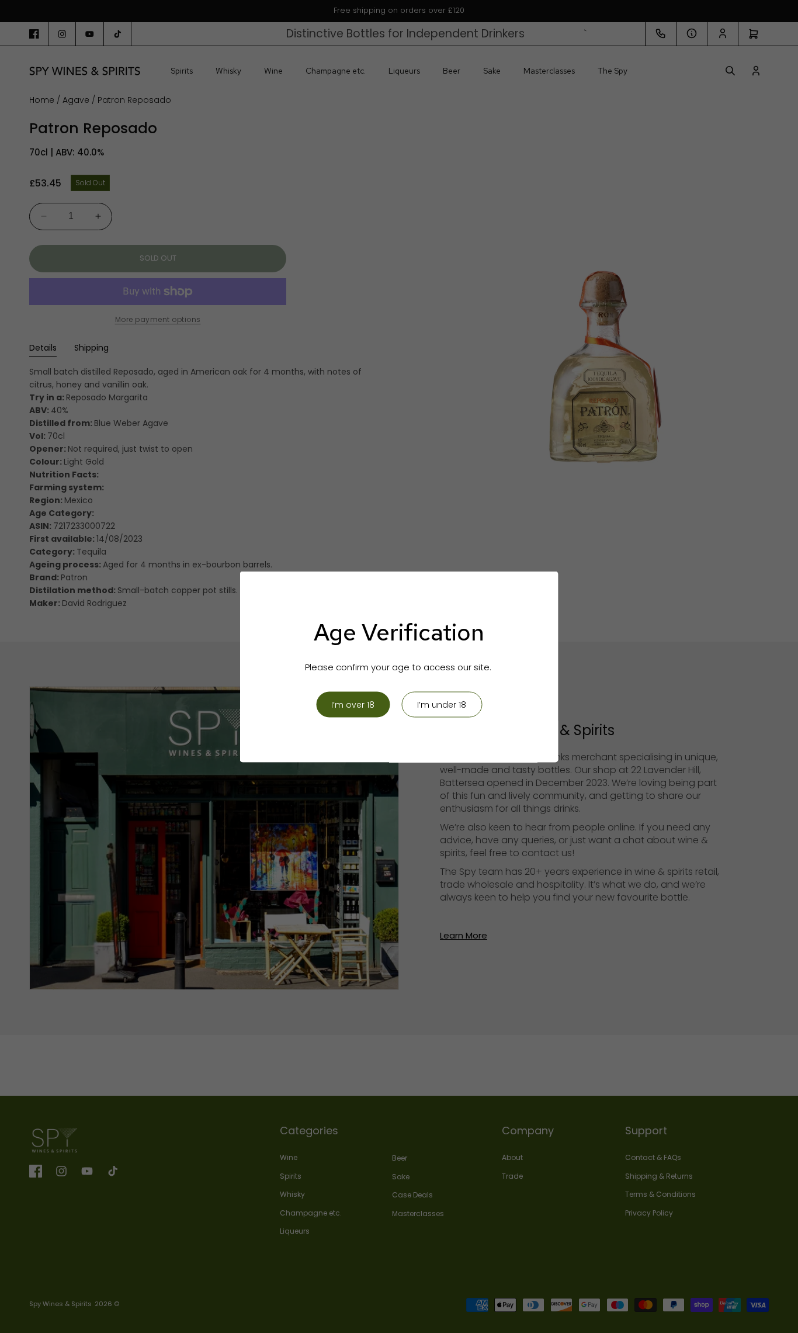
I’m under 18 (441, 704)
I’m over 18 (352, 704)
